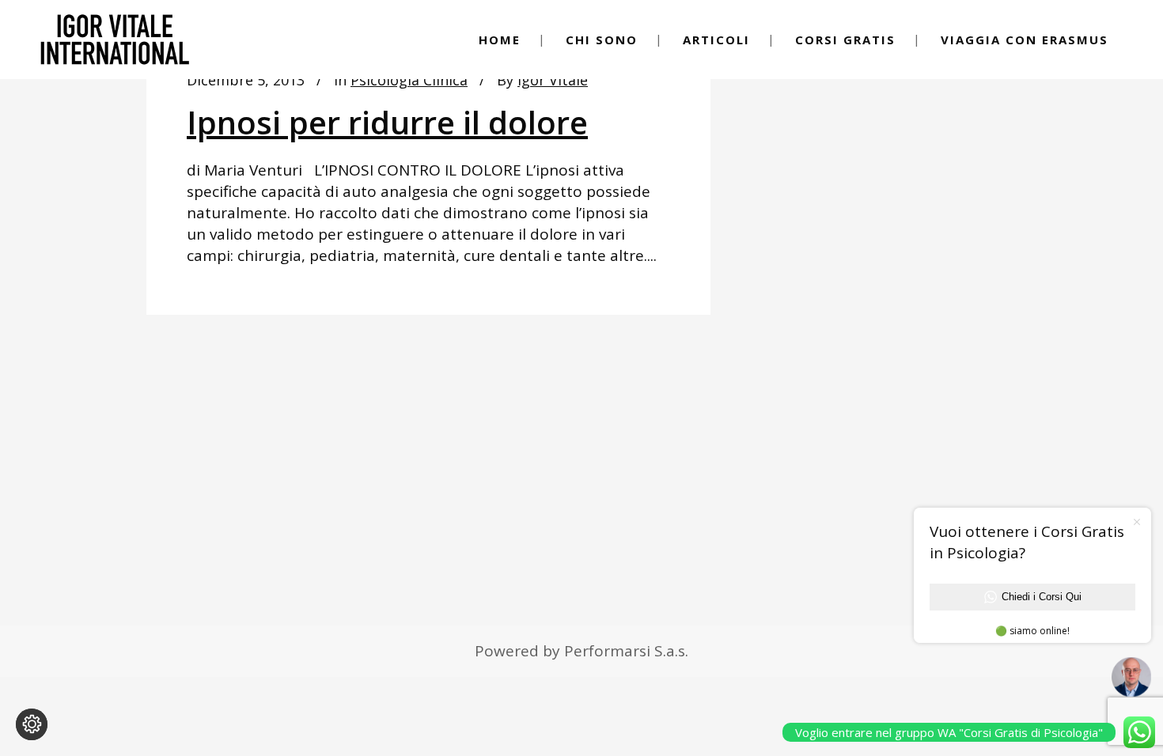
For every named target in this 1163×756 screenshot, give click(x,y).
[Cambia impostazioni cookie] (31, 724)
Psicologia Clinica (409, 79)
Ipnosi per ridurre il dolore (387, 122)
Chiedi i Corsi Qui (1042, 597)
